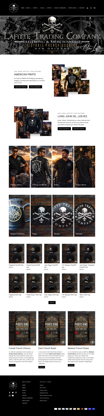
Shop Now (12, 365)
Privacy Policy (43, 390)
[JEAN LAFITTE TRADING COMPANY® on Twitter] (13, 392)
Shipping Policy (44, 393)
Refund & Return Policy (46, 395)
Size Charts (43, 387)
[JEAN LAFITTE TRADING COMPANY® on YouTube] (13, 395)
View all (52, 302)
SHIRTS (35, 8)
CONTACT (82, 8)
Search (42, 385)
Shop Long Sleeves (35, 86)
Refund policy (43, 400)
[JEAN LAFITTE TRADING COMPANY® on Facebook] (10, 392)
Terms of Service (44, 398)
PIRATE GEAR (73, 8)
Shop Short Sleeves (20, 86)
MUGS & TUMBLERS (60, 8)
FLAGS (42, 8)
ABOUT (28, 8)
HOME (22, 8)
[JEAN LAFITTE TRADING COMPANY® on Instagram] (10, 395)
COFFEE (49, 8)
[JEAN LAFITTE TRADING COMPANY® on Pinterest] (16, 392)
